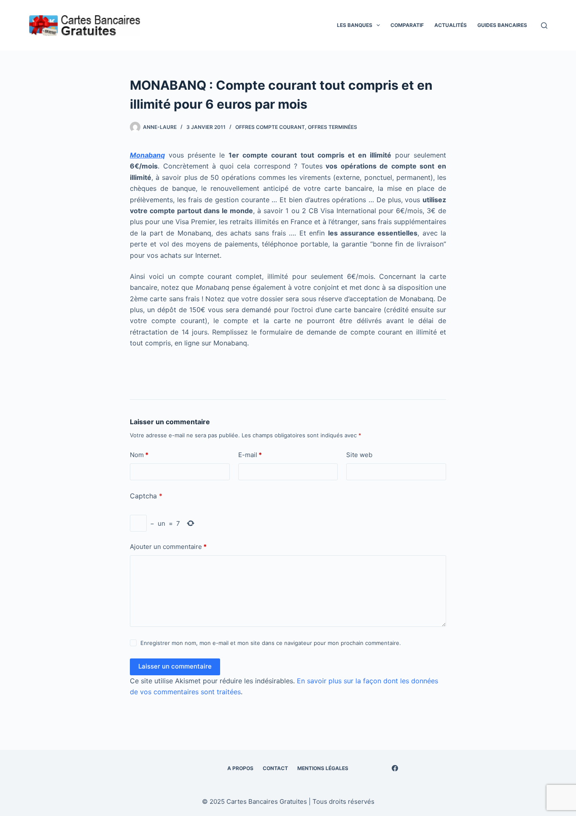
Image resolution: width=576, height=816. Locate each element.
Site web (359, 455)
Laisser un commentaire (175, 666)
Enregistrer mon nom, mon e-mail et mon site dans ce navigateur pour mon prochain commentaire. (270, 642)
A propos (240, 768)
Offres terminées (332, 127)
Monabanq (147, 155)
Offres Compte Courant (270, 127)
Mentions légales (322, 768)
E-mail (250, 455)
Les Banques (354, 25)
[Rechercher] (544, 25)
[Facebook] (395, 768)
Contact (275, 768)
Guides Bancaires (502, 25)
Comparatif (407, 25)
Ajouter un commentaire (168, 547)
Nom (139, 455)
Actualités (450, 25)
